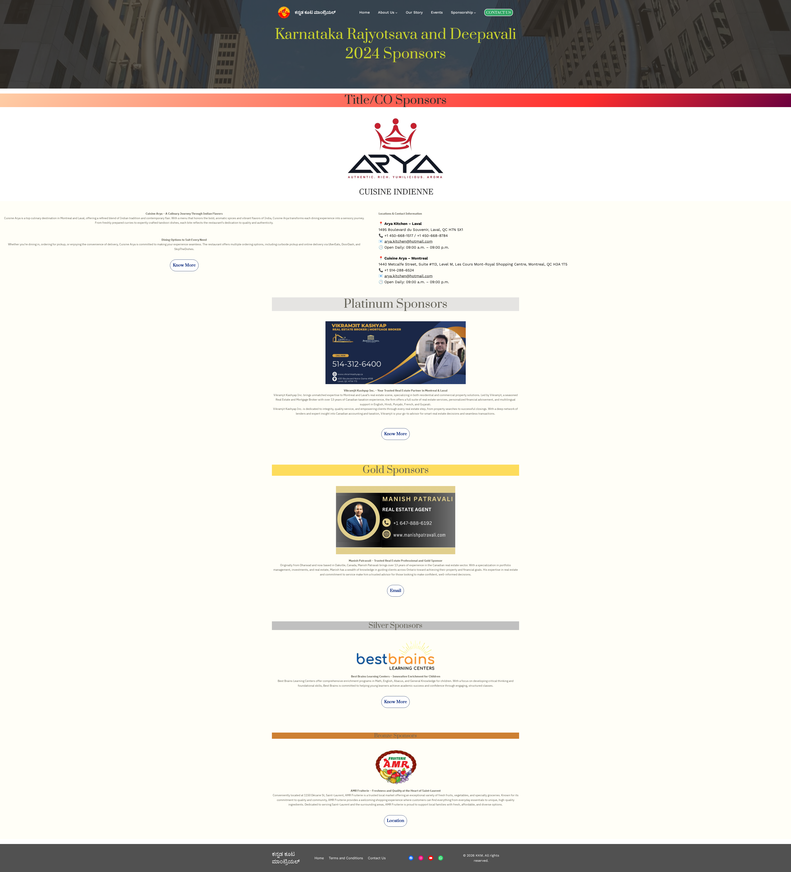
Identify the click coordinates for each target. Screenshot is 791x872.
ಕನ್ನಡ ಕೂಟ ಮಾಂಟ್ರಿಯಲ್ (315, 12)
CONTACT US (498, 12)
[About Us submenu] (396, 12)
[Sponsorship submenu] (475, 12)
